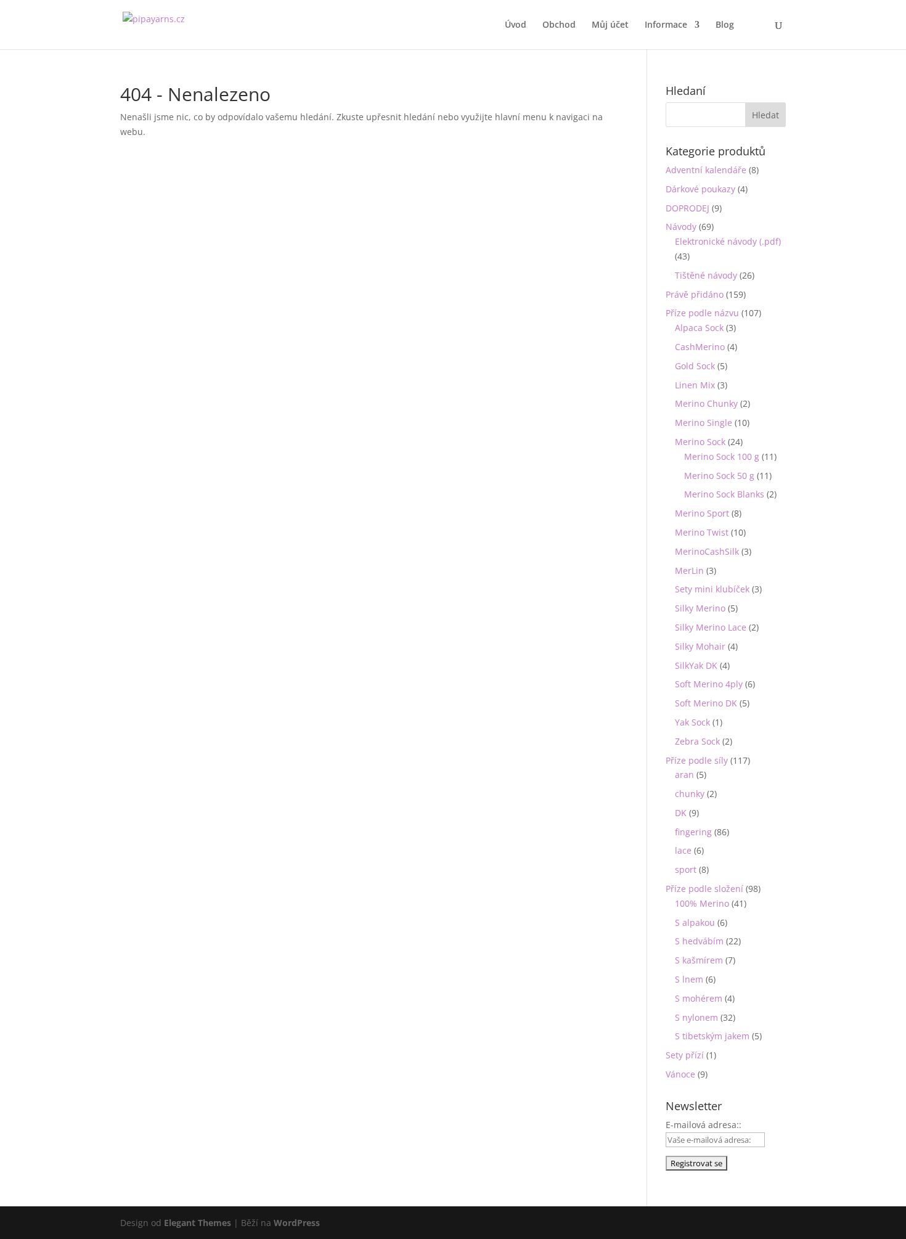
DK (681, 813)
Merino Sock (700, 442)
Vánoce (680, 1074)
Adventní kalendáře (706, 170)
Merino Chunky (706, 403)
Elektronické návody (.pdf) (728, 241)
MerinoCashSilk (707, 551)
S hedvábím (699, 941)
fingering (693, 832)
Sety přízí (685, 1055)
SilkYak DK (696, 665)
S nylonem (696, 1017)
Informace (666, 25)
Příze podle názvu (702, 313)
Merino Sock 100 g (721, 456)
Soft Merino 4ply (709, 684)
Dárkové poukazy (700, 189)
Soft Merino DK (706, 703)
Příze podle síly (697, 760)
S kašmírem (699, 960)
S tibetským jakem (712, 1036)
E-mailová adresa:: (703, 1125)
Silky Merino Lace (710, 627)
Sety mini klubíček (712, 589)
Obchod (559, 25)
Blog (725, 25)
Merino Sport (702, 513)
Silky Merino (700, 608)
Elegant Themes (197, 1223)
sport (685, 869)
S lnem (689, 979)
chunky (689, 793)
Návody (681, 226)
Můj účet (610, 25)
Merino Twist (701, 532)
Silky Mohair (700, 646)
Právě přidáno (695, 294)
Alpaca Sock (699, 327)
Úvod (515, 25)
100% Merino (702, 903)
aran (684, 774)
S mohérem (698, 998)
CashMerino (700, 347)
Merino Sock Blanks (724, 494)
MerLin (689, 570)
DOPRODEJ (687, 208)
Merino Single (703, 422)
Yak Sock (692, 722)
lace (683, 850)
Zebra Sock (697, 741)
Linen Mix (695, 385)
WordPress (297, 1223)
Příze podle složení (704, 888)
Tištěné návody (706, 275)
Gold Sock (695, 366)
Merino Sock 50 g (719, 475)
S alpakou (695, 922)
